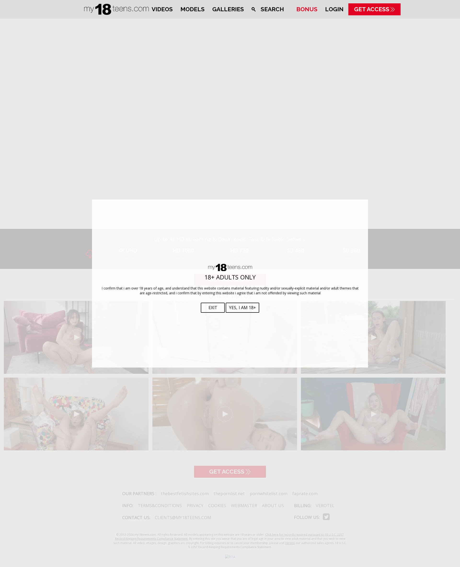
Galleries (228, 9)
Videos (162, 9)
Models (192, 9)
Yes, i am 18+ (242, 307)
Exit (212, 307)
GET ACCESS (371, 9)
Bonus (306, 9)
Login (334, 9)
